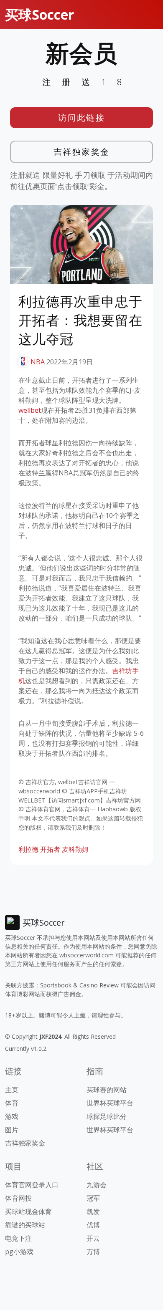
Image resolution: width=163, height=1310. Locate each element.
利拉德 (28, 849)
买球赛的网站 (107, 1089)
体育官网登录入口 (32, 1184)
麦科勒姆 (75, 849)
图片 (11, 1129)
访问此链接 (81, 117)
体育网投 (18, 1198)
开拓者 (50, 849)
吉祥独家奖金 (81, 151)
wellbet (29, 410)
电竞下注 (18, 1238)
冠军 (93, 1198)
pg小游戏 (19, 1251)
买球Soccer (39, 14)
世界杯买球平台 (110, 1103)
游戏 (11, 1116)
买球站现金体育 (28, 1211)
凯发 (93, 1211)
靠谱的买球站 (25, 1224)
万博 (93, 1251)
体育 (11, 1103)
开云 (93, 1238)
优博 (93, 1224)
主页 (11, 1089)
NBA (38, 361)
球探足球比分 (107, 1116)
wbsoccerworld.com (86, 955)
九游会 (97, 1184)
